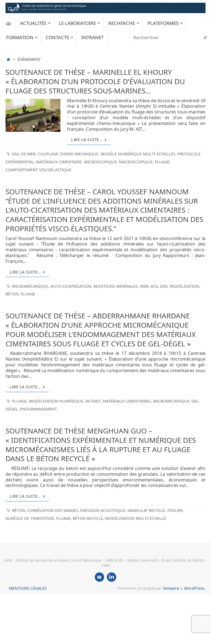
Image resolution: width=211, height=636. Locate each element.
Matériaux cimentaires (127, 401)
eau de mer (23, 153)
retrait (93, 401)
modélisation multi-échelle (135, 518)
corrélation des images (52, 510)
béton (11, 293)
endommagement (38, 409)
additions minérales (115, 286)
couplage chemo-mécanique (68, 153)
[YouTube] (99, 577)
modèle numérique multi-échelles (138, 153)
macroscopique (136, 161)
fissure (175, 510)
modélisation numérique (56, 401)
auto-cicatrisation (71, 286)
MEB (144, 286)
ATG (154, 286)
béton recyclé (88, 518)
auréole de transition (29, 518)
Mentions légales (28, 588)
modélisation (184, 286)
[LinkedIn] (111, 577)
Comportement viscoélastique (38, 169)
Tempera (171, 588)
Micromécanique (30, 286)
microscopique (100, 161)
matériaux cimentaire (59, 161)
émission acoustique (102, 510)
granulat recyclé (146, 510)
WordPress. (195, 588)
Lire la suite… (86, 139)
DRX (164, 286)
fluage (162, 161)
